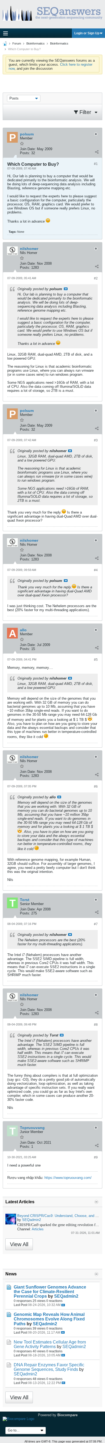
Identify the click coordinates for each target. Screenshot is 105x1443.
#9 (96, 1157)
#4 (96, 570)
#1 (96, 164)
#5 (96, 660)
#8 (96, 1025)
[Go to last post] (63, 1305)
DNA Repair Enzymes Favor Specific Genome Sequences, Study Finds (49, 1367)
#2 (96, 278)
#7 (96, 924)
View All (19, 1244)
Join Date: (28, 149)
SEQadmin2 (31, 1220)
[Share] (96, 152)
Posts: (25, 153)
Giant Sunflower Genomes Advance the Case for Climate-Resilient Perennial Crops (50, 1291)
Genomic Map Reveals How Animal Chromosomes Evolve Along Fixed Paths (49, 1319)
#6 (96, 786)
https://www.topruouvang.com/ (68, 1178)
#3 (96, 440)
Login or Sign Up (86, 33)
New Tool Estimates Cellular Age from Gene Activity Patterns (50, 1344)
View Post (66, 288)
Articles (38, 1229)
